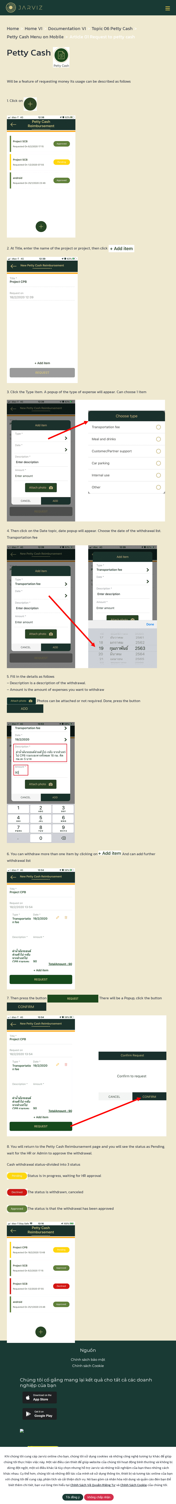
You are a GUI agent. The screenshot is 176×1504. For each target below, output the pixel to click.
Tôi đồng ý (73, 1497)
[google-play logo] (39, 1410)
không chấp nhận (99, 1497)
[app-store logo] (39, 1393)
